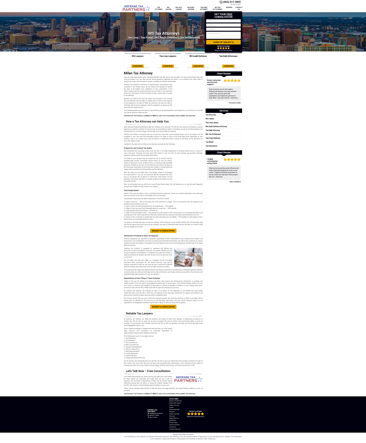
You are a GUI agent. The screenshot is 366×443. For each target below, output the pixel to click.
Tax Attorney (159, 8)
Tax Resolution (211, 146)
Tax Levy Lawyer (178, 8)
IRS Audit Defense (190, 8)
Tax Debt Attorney (204, 8)
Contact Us (238, 8)
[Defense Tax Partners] (133, 414)
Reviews (229, 7)
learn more (137, 66)
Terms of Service (174, 424)
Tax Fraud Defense (213, 138)
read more (234, 98)
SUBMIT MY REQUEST (222, 42)
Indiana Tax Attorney (175, 401)
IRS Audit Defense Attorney (216, 126)
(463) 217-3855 (231, 1)
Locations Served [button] (174, 429)
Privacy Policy (173, 422)
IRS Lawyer (168, 8)
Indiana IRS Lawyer (175, 403)
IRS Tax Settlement (217, 8)
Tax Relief (209, 142)
